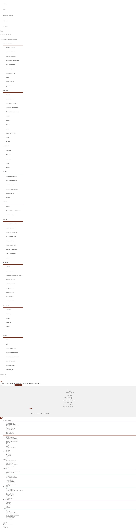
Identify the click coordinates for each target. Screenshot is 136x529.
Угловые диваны (10, 47)
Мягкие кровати (10, 99)
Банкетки (8, 322)
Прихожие (8, 309)
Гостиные (8, 150)
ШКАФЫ (5, 202)
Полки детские (10, 300)
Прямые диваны (10, 52)
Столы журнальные (11, 236)
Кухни (7, 339)
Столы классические (11, 228)
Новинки (5, 21)
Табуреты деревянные (12, 352)
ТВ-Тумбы (8, 154)
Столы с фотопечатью (11, 232)
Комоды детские (10, 288)
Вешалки (8, 331)
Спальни (8, 94)
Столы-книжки (10, 241)
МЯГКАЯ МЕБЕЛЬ (8, 43)
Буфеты (8, 344)
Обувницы (8, 314)
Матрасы (8, 120)
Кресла (7, 77)
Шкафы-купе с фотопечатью (13, 210)
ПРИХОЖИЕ (6, 305)
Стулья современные (11, 176)
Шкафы (7, 206)
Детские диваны (10, 73)
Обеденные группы (11, 253)
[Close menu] (1, 418)
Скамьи (8, 197)
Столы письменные (11, 245)
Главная (5, 3)
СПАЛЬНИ (5, 90)
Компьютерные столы (11, 249)
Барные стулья (9, 185)
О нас (4, 9)
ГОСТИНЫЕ (6, 146)
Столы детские (10, 296)
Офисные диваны (10, 69)
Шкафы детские (10, 292)
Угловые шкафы (10, 215)
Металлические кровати (12, 111)
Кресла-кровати (10, 81)
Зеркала (8, 141)
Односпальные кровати (12, 107)
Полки (7, 137)
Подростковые (10, 271)
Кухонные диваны (10, 64)
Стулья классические (11, 180)
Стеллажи (8, 159)
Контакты (5, 26)
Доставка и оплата (8, 15)
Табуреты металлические (12, 356)
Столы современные (11, 223)
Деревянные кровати (11, 103)
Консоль (8, 116)
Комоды (8, 124)
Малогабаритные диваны (12, 60)
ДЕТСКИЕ (5, 262)
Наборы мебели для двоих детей (14, 275)
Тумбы (7, 129)
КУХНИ (5, 335)
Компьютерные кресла (12, 189)
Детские (8, 266)
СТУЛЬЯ (5, 171)
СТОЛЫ (5, 219)
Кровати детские (10, 279)
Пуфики (8, 326)
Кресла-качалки (10, 86)
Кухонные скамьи (10, 365)
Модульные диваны (11, 56)
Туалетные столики (11, 133)
